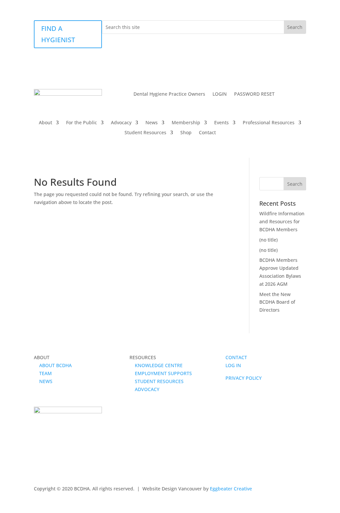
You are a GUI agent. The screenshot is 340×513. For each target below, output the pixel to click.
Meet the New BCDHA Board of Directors (277, 302)
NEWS (43, 381)
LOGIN (219, 94)
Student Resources (145, 133)
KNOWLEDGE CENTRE (156, 365)
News (151, 123)
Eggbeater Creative (231, 488)
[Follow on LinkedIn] (65, 463)
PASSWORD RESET (254, 94)
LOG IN (233, 365)
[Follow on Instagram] (52, 463)
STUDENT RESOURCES (156, 381)
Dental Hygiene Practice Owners (169, 94)
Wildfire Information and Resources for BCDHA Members (281, 221)
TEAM (43, 373)
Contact (207, 133)
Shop (186, 133)
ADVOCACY (144, 389)
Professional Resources (269, 123)
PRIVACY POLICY (243, 378)
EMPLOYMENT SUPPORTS (160, 373)
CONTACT (236, 357)
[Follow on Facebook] (39, 463)
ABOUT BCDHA (53, 365)
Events (221, 123)
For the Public (81, 123)
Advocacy (121, 123)
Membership (186, 123)
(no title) (268, 240)
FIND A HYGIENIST (58, 34)
